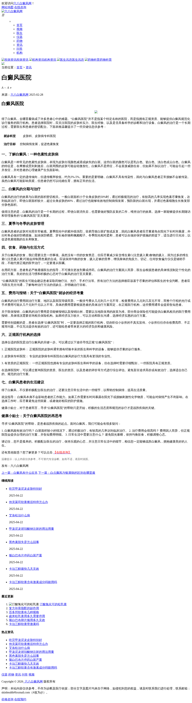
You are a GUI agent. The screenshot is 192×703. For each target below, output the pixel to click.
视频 (19, 29)
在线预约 (20, 699)
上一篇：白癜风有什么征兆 (20, 472)
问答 (19, 48)
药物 (19, 40)
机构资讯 (50, 59)
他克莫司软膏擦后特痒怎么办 (28, 502)
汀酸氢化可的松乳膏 (53, 604)
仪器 (19, 37)
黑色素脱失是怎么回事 (24, 542)
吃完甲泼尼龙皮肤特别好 (25, 488)
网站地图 (8, 7)
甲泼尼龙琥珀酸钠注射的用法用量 (31, 528)
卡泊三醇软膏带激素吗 (24, 624)
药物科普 (106, 59)
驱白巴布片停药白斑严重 (25, 555)
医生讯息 (78, 59)
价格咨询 (8, 699)
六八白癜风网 (23, 3)
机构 (19, 52)
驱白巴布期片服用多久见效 (27, 620)
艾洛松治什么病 (19, 515)
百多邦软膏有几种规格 (24, 612)
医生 (19, 33)
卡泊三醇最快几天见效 (24, 568)
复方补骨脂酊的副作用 (24, 608)
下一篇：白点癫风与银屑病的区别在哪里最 (66, 472)
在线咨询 (20, 7)
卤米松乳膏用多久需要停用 (27, 616)
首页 (19, 25)
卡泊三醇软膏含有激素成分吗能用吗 (33, 582)
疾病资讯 (22, 59)
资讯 (19, 44)
